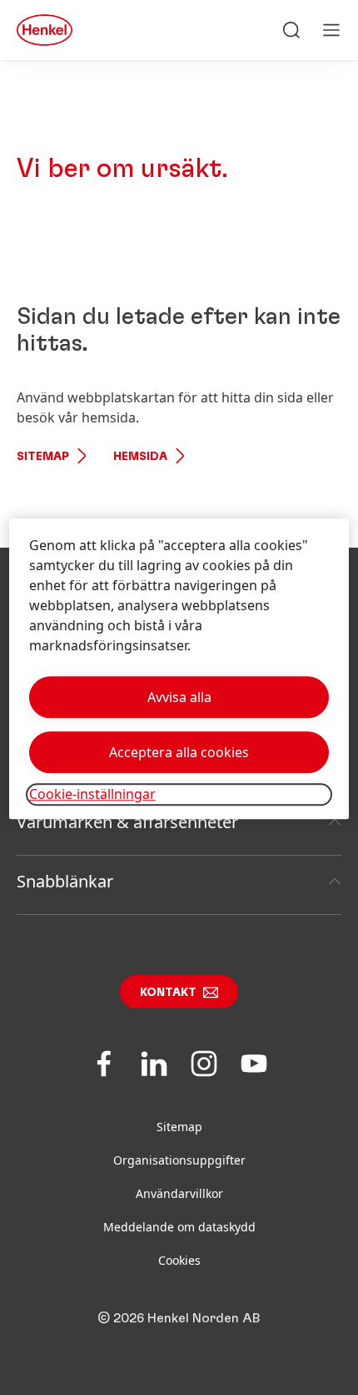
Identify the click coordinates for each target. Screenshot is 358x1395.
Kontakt (168, 992)
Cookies (179, 1260)
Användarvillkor (179, 1193)
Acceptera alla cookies (179, 753)
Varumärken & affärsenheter (127, 822)
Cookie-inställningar (92, 794)
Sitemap (43, 456)
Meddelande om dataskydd (179, 1227)
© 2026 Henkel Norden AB (179, 1318)
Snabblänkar (65, 881)
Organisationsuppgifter (179, 1160)
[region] (179, 669)
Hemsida (140, 456)
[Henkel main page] (44, 30)
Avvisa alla (179, 698)
